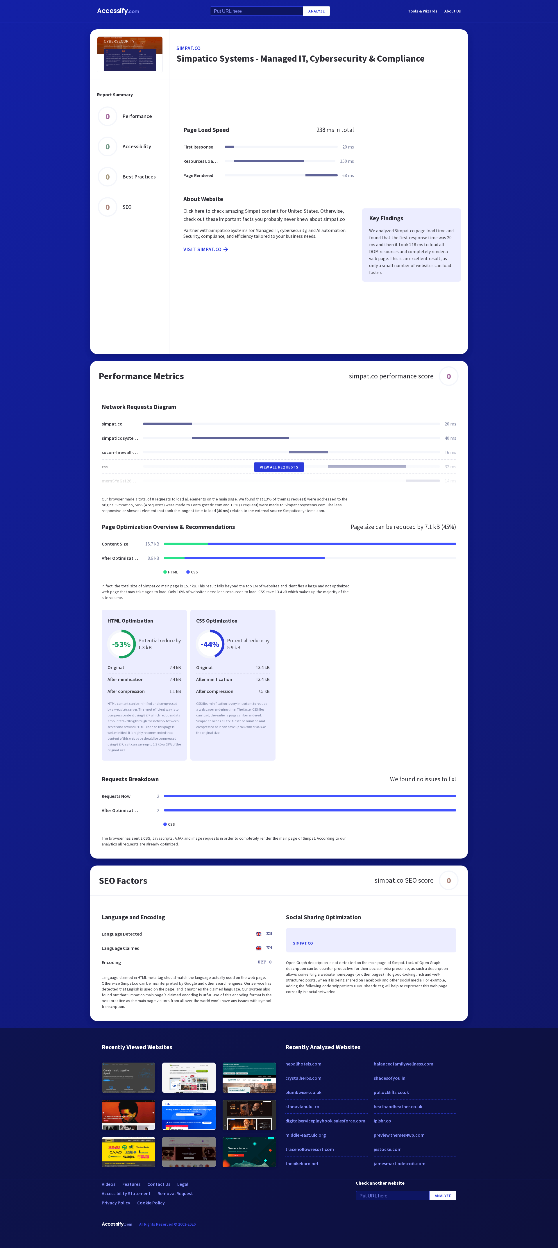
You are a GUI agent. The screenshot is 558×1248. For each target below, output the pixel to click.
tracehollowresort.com (309, 1149)
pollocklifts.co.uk (391, 1092)
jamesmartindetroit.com (399, 1163)
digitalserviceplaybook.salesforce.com (325, 1121)
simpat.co (188, 48)
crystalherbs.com (303, 1078)
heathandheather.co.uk (398, 1106)
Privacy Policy (116, 1203)
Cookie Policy (151, 1203)
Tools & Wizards (422, 11)
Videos (108, 1184)
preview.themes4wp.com (399, 1135)
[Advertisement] (318, 100)
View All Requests (279, 467)
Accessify (118, 10)
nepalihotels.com (303, 1064)
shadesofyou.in (389, 1078)
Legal (182, 1184)
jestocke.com (388, 1149)
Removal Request (175, 1193)
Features (131, 1184)
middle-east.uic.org (305, 1135)
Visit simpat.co (202, 249)
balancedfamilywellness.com (403, 1064)
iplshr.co (382, 1121)
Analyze (316, 11)
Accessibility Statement (126, 1193)
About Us (452, 11)
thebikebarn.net (302, 1163)
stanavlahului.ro (302, 1106)
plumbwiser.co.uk (303, 1092)
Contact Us (158, 1184)
